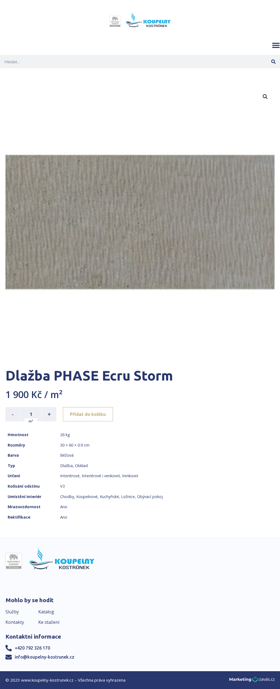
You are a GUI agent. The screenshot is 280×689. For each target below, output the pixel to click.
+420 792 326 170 (32, 647)
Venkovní (130, 475)
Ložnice (128, 496)
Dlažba (66, 465)
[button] (276, 45)
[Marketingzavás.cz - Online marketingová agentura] (252, 681)
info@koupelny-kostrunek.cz (44, 656)
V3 (62, 486)
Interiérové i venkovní (101, 475)
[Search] (273, 61)
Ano (63, 506)
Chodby (67, 496)
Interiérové (70, 475)
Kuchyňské (109, 496)
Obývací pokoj (150, 496)
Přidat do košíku (88, 414)
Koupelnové (87, 496)
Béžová (67, 455)
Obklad (81, 465)
